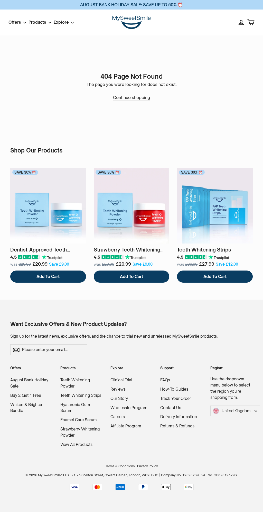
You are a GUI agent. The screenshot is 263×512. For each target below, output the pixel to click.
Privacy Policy (147, 466)
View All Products (76, 444)
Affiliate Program (125, 426)
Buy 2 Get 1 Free (25, 395)
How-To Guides (174, 389)
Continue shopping (131, 97)
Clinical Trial (121, 380)
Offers (15, 22)
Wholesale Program (128, 407)
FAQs (165, 380)
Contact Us (170, 407)
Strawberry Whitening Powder (80, 432)
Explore (62, 22)
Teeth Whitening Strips (80, 395)
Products (38, 22)
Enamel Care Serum (78, 419)
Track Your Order (175, 398)
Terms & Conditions (120, 466)
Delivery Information (178, 416)
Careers (117, 416)
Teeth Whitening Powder (75, 383)
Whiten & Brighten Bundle (26, 407)
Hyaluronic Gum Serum (75, 407)
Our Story (119, 398)
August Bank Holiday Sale (29, 383)
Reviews (118, 389)
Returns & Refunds (177, 426)
